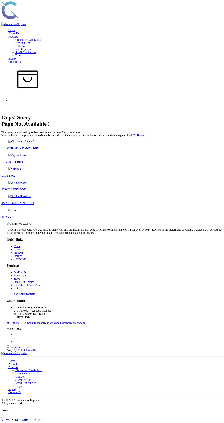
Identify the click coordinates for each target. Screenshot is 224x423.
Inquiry (12, 58)
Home (11, 30)
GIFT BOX (8, 175)
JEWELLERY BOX (13, 189)
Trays (18, 55)
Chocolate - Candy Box (28, 39)
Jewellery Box (23, 49)
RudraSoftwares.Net (27, 350)
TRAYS (6, 216)
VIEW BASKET (11, 419)
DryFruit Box (22, 42)
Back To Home (135, 135)
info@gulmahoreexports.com (43, 322)
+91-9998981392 (16, 322)
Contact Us (14, 61)
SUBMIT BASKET (32, 419)
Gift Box (20, 46)
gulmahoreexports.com (72, 322)
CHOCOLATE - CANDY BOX (20, 148)
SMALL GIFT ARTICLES (17, 203)
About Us (13, 33)
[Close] (28, 354)
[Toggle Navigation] (2, 22)
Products (13, 36)
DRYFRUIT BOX (12, 162)
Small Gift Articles (25, 52)
